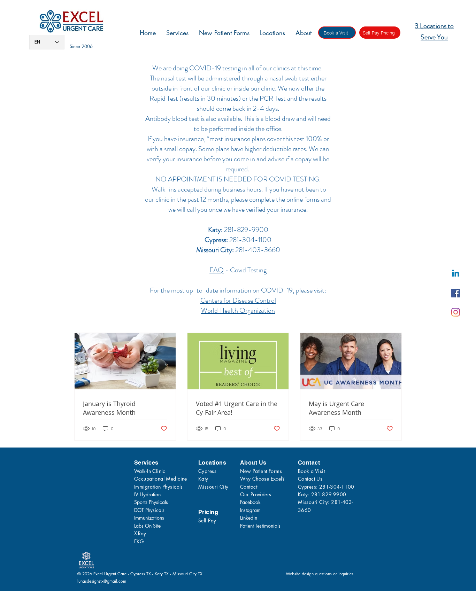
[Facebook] (455, 293)
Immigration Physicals (158, 486)
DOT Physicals (149, 510)
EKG (139, 541)
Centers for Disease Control (238, 300)
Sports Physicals (151, 502)
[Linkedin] (455, 274)
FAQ (216, 270)
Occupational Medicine (160, 478)
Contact (248, 486)
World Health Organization (238, 310)
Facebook (250, 502)
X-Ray (140, 533)
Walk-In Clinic (150, 471)
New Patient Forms (261, 471)
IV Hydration (147, 494)
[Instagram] (455, 312)
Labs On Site (147, 525)
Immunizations (149, 517)
